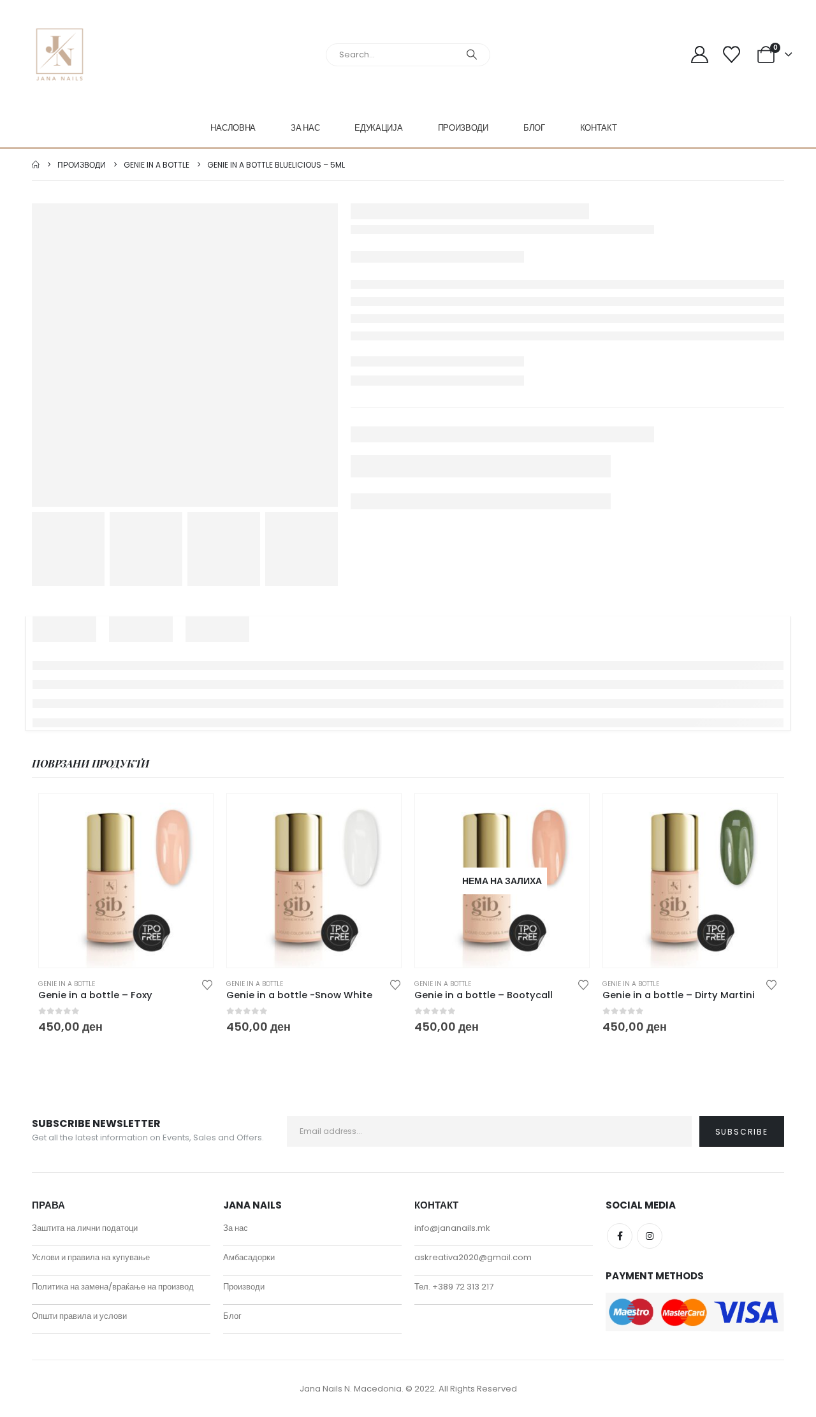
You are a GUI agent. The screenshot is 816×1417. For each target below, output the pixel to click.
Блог (534, 128)
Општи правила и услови (79, 1316)
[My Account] (699, 54)
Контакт (598, 128)
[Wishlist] (731, 54)
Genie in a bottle (66, 984)
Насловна (233, 128)
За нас (305, 128)
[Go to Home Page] (36, 165)
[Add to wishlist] (207, 983)
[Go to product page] (126, 881)
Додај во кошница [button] (191, 814)
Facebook (619, 1236)
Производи (463, 128)
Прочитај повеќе (568, 814)
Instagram (649, 1236)
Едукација (378, 128)
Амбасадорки (249, 1257)
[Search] (472, 55)
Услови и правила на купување (91, 1257)
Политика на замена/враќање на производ (113, 1287)
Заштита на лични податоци (85, 1228)
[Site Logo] (59, 54)
